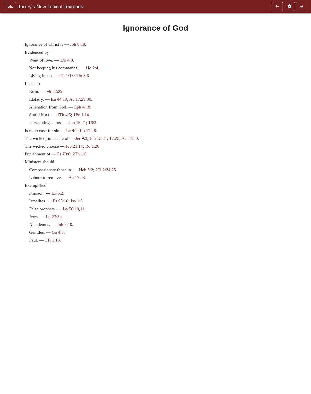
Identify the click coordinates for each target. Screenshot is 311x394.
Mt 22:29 (54, 91)
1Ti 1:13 (52, 240)
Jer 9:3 (81, 138)
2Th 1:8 (79, 154)
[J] (301, 6)
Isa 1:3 (77, 200)
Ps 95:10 (60, 200)
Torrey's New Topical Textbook (50, 6)
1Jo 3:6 (82, 75)
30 (89, 99)
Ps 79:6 (63, 154)
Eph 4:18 (82, 107)
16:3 (92, 122)
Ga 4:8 (58, 232)
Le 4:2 (72, 130)
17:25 (114, 138)
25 (114, 169)
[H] (277, 6)
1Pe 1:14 (81, 114)
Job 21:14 (74, 146)
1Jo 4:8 (66, 60)
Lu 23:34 (54, 216)
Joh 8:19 (77, 44)
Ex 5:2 (57, 193)
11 (82, 208)
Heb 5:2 (86, 169)
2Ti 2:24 (102, 169)
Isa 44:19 (59, 99)
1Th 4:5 (64, 114)
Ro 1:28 (92, 146)
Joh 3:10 (64, 224)
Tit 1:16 (67, 75)
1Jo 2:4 (91, 67)
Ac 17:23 (77, 177)
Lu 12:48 (88, 130)
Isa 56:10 (71, 208)
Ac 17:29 (77, 99)
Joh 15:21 (77, 122)
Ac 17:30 (129, 138)
